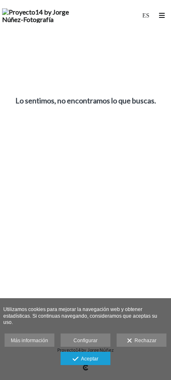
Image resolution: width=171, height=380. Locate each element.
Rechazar (144, 340)
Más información (29, 340)
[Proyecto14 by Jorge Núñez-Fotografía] (44, 15)
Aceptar (88, 359)
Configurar (85, 340)
